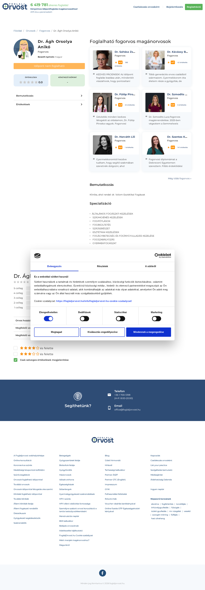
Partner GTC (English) (115, 479)
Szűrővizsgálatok (22, 475)
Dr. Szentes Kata (178, 136)
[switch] (84, 318)
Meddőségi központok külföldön (29, 470)
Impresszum (111, 484)
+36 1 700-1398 (122, 394)
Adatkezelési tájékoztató (71, 530)
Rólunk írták (111, 499)
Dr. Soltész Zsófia (126, 51)
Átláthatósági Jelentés (161, 479)
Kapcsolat (155, 455)
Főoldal (18, 30)
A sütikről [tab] (150, 266)
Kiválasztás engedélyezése (103, 332)
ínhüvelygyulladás (159, 507)
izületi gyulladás (158, 511)
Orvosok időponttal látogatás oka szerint (33, 489)
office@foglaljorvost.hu (127, 409)
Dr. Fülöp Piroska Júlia (130, 94)
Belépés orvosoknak (69, 526)
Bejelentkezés (174, 6)
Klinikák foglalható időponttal (28, 494)
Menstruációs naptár (69, 516)
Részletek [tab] (102, 266)
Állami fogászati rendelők (26, 508)
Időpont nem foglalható (49, 65)
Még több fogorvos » (179, 178)
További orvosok (21, 484)
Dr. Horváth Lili (125, 136)
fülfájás (174, 515)
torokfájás (181, 504)
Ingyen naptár (157, 489)
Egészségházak (66, 484)
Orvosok (30, 30)
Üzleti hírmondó (113, 460)
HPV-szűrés (65, 499)
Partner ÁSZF (111, 475)
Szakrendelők (20, 523)
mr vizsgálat (175, 511)
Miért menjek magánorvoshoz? (74, 540)
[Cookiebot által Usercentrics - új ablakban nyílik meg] (157, 255)
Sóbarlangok (65, 489)
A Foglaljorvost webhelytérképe (29, 455)
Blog (107, 455)
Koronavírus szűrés (23, 465)
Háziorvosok (65, 475)
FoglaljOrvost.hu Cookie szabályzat (76, 535)
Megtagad (56, 332)
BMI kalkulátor (66, 521)
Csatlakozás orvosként (146, 6)
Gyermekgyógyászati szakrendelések (77, 494)
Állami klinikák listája (23, 503)
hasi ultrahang (158, 518)
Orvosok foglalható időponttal (28, 479)
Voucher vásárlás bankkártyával (120, 503)
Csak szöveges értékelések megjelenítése (44, 359)
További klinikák (21, 499)
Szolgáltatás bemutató (161, 470)
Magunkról (64, 545)
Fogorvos (44, 30)
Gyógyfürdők (65, 470)
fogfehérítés (167, 504)
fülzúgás (175, 507)
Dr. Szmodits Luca (179, 94)
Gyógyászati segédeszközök (27, 518)
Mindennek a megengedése (148, 332)
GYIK (107, 489)
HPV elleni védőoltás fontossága (74, 503)
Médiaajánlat (157, 475)
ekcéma (155, 504)
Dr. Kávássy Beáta (179, 51)
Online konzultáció (23, 460)
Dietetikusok (20, 513)
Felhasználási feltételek (116, 494)
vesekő (187, 511)
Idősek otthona (66, 479)
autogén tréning (160, 515)
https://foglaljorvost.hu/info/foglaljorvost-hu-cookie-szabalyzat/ (94, 301)
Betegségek (65, 455)
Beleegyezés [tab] (54, 266)
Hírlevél (108, 465)
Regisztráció (194, 6)
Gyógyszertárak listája (69, 460)
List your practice (159, 465)
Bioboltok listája (67, 465)
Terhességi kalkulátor (115, 470)
